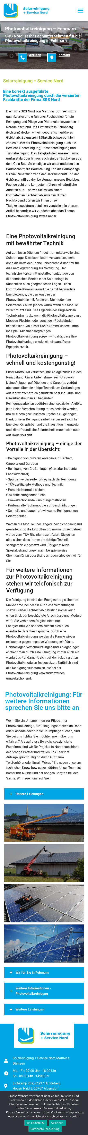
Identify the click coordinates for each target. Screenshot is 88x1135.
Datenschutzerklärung (45, 1128)
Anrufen (35, 55)
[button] (80, 10)
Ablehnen (57, 1122)
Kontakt (64, 55)
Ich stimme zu (35, 1122)
